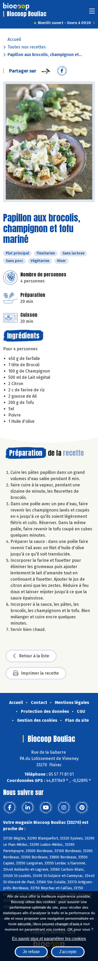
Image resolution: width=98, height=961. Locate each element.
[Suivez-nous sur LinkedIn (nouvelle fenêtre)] (27, 807)
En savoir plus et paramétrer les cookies (49, 938)
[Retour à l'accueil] (16, 6)
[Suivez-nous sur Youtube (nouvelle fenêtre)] (45, 807)
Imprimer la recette (40, 673)
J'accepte (68, 951)
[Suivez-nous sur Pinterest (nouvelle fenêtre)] (81, 807)
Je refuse (31, 951)
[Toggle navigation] (92, 12)
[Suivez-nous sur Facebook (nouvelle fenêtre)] (9, 807)
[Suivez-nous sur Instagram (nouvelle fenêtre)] (63, 807)
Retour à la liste (34, 655)
